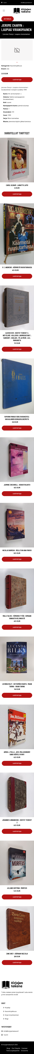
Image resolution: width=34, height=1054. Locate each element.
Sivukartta (24, 1051)
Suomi (5, 2)
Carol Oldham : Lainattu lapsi (17, 185)
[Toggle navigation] (3, 10)
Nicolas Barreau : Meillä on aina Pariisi (17, 550)
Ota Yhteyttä (16, 1048)
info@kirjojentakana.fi (26, 2)
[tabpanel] (17, 50)
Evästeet (24, 1048)
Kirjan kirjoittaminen (12, 1015)
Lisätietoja (17, 79)
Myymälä (7, 19)
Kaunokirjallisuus (16, 66)
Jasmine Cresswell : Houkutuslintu (17, 485)
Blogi (6, 1019)
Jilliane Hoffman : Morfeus (17, 888)
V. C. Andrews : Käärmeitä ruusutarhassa (17, 267)
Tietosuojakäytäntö (12, 1051)
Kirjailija (7, 1008)
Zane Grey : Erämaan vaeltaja (17, 953)
